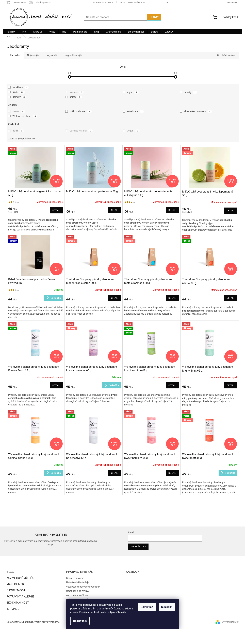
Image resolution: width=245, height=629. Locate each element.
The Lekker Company (197, 111)
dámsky (18, 97)
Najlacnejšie (33, 55)
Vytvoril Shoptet (230, 622)
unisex (75, 97)
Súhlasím (166, 607)
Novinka (76, 92)
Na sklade (19, 87)
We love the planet (24, 116)
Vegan (132, 130)
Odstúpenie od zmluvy (77, 591)
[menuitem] (11, 31)
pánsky (189, 92)
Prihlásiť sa (138, 546)
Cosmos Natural (80, 130)
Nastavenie (80, 620)
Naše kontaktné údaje (132, 2)
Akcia (17, 92)
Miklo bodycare (80, 111)
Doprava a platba (103, 2)
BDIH (17, 130)
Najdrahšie (52, 55)
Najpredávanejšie (74, 55)
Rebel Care (134, 111)
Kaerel (18, 111)
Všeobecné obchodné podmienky (83, 586)
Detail (56, 210)
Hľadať (154, 17)
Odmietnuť (147, 607)
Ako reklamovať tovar (77, 595)
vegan (132, 92)
